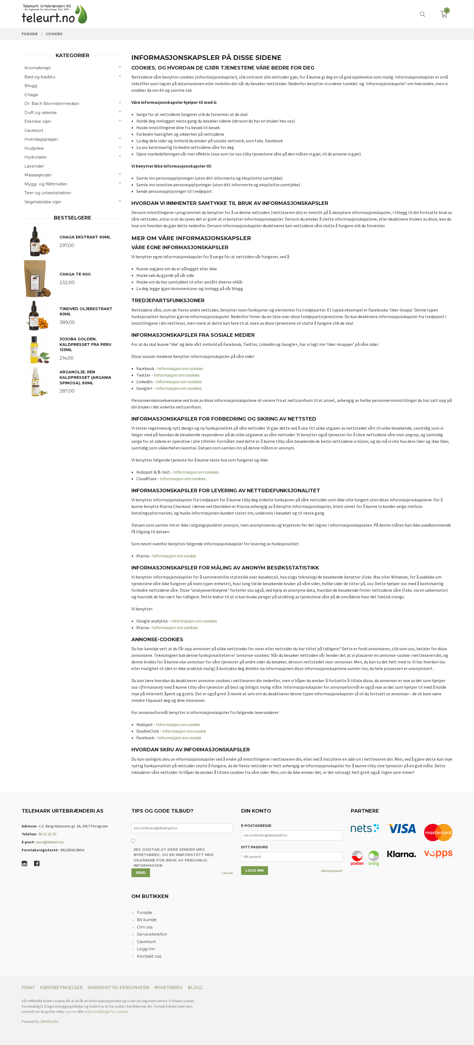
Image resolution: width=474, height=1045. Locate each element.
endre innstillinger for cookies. (106, 1011)
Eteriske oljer (37, 121)
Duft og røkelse (40, 112)
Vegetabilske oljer (42, 201)
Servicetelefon (152, 934)
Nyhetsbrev (168, 987)
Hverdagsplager (41, 139)
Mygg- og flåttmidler (45, 184)
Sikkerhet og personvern (118, 987)
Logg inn (146, 948)
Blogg (30, 85)
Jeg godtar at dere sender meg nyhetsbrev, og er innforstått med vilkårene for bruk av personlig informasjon (174, 857)
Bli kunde (147, 919)
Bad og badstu (39, 76)
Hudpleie (34, 148)
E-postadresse (256, 826)
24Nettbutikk (49, 1021)
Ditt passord (254, 847)
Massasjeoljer (38, 174)
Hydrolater (35, 157)
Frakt (28, 987)
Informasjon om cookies (180, 368)
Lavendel (34, 166)
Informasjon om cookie (174, 555)
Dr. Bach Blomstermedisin (51, 103)
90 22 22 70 (47, 834)
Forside (144, 912)
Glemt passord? (332, 871)
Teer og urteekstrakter (47, 192)
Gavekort (33, 130)
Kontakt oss (149, 956)
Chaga (31, 94)
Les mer (227, 873)
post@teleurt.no (50, 842)
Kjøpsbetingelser (61, 987)
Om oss (145, 927)
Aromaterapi (37, 67)
